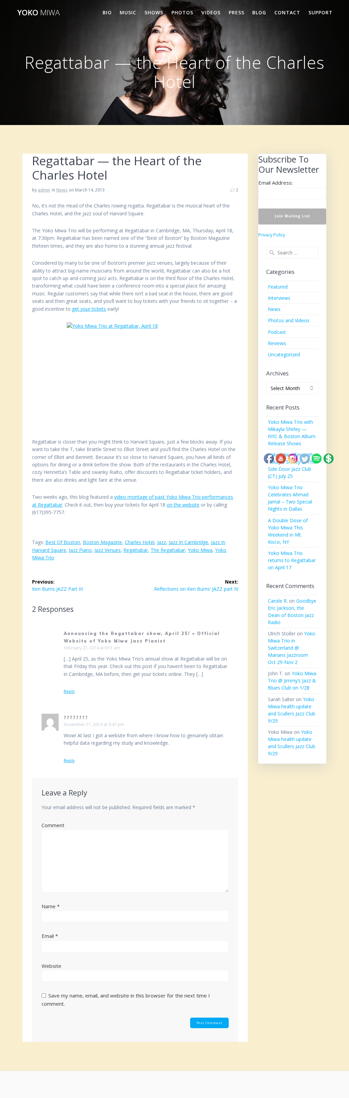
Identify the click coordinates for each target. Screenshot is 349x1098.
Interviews (279, 298)
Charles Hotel (139, 542)
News (61, 190)
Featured (278, 286)
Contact (287, 12)
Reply (69, 691)
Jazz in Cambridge (188, 542)
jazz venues (107, 550)
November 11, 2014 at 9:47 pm (94, 724)
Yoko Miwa (200, 550)
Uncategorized (284, 354)
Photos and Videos (288, 320)
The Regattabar (168, 550)
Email (50, 935)
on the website (183, 504)
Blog (259, 12)
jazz (161, 542)
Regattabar (135, 550)
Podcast (277, 332)
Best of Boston (62, 542)
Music (128, 12)
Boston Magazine (102, 542)
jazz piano (80, 550)
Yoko (38, 12)
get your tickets (89, 309)
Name (51, 906)
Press (236, 12)
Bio (107, 12)
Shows (154, 12)
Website (51, 965)
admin (44, 190)
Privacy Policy (271, 235)
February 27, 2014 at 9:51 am (92, 648)
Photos (182, 12)
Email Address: (275, 182)
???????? (76, 717)
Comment (53, 825)
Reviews (277, 343)
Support (320, 12)
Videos (211, 12)
